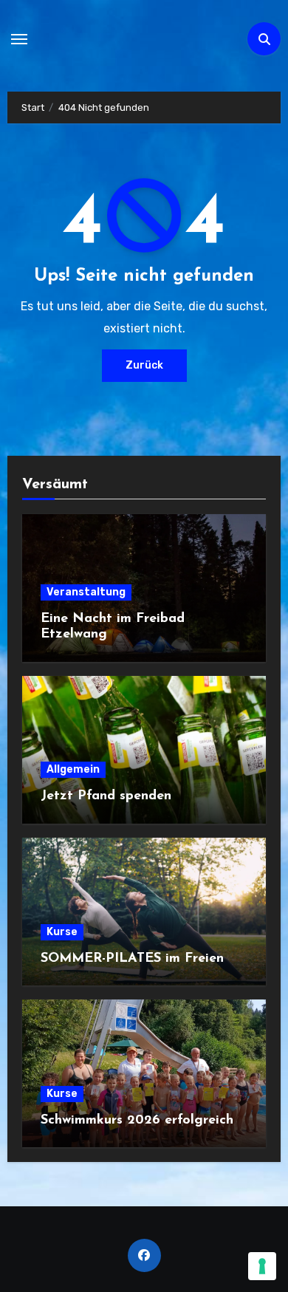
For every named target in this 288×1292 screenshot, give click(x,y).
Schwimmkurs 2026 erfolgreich (137, 1120)
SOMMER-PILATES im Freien (132, 958)
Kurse (62, 932)
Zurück (144, 365)
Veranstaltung (86, 592)
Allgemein (73, 769)
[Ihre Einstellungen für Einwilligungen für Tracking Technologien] (262, 1266)
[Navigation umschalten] (19, 39)
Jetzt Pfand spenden (106, 796)
